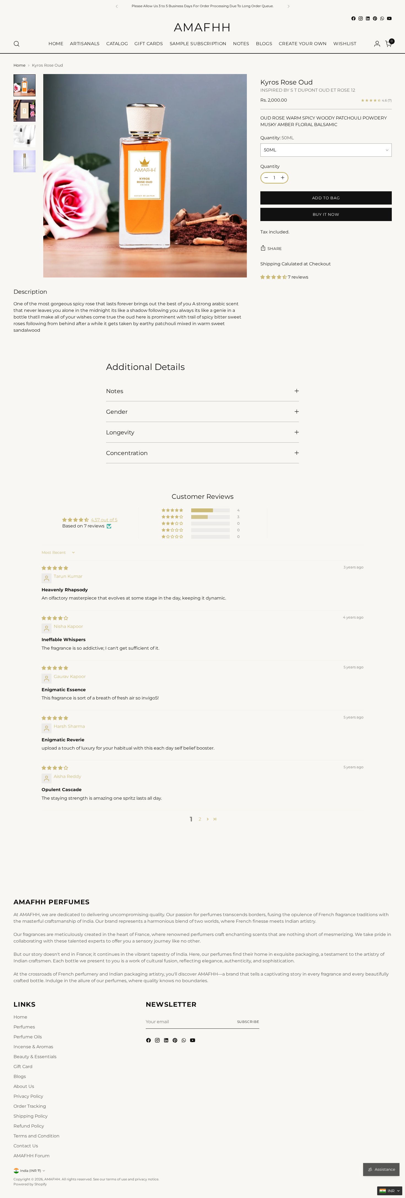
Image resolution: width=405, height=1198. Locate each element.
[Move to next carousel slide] (387, 867)
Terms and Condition (36, 1136)
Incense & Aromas (33, 1046)
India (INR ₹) (30, 1171)
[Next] (288, 6)
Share (275, 248)
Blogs (19, 1076)
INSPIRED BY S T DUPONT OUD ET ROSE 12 (307, 90)
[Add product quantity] (283, 178)
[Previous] (117, 6)
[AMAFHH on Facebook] (353, 18)
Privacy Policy (28, 1096)
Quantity (270, 166)
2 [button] (200, 819)
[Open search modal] (16, 43)
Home (19, 65)
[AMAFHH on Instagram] (360, 18)
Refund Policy (28, 1126)
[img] (55, 568)
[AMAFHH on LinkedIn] (367, 18)
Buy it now (326, 214)
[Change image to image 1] (24, 85)
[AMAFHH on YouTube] (389, 18)
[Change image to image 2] (24, 111)
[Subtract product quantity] (266, 178)
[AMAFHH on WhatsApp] (382, 18)
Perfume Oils (27, 1036)
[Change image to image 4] (24, 161)
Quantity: (277, 137)
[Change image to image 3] (24, 136)
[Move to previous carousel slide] (374, 867)
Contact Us (25, 1145)
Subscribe (248, 1022)
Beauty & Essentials (34, 1056)
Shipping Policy (30, 1116)
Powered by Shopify (30, 1184)
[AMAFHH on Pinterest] (374, 18)
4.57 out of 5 (104, 519)
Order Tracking (29, 1106)
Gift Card (23, 1066)
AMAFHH (52, 1179)
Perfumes (24, 1027)
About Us (23, 1086)
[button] (274, 277)
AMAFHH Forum (31, 1155)
